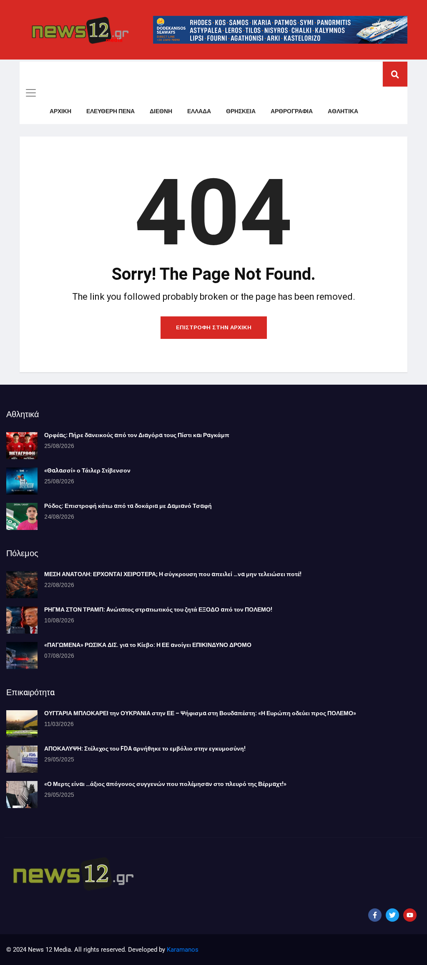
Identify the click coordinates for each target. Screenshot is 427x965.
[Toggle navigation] (31, 93)
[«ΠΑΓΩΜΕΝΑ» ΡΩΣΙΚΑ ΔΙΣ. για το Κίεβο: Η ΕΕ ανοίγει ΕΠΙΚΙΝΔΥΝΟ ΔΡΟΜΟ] (22, 655)
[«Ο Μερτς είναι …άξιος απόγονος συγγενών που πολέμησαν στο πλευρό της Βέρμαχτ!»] (22, 794)
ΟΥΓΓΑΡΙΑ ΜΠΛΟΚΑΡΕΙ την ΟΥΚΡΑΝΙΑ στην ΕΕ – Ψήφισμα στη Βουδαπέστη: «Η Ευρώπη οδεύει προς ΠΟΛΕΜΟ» (200, 713)
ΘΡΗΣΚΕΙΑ (241, 111)
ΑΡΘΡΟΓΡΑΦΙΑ (292, 111)
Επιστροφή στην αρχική (213, 327)
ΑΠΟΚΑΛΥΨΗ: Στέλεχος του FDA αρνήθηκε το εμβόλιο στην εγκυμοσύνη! (145, 748)
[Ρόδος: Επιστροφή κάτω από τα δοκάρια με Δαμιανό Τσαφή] (22, 516)
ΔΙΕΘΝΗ (161, 111)
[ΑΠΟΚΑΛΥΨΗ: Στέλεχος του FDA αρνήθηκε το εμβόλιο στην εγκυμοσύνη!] (22, 759)
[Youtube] (410, 915)
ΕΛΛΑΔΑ (199, 111)
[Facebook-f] (375, 915)
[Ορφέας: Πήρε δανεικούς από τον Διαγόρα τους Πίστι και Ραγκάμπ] (22, 445)
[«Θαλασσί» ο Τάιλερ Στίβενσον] (22, 481)
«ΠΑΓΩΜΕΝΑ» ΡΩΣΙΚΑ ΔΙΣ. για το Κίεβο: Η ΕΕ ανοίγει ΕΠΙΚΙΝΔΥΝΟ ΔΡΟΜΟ (147, 645)
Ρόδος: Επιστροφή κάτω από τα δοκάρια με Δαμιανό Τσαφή (128, 506)
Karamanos (182, 949)
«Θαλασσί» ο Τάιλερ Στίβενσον (87, 470)
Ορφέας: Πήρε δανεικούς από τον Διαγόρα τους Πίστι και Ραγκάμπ (136, 435)
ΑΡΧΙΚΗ (60, 111)
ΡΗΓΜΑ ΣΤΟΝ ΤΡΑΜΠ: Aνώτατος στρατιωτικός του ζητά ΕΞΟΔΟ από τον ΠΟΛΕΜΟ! (158, 609)
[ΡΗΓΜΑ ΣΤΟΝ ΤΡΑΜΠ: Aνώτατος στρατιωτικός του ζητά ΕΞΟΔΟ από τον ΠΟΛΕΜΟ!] (22, 620)
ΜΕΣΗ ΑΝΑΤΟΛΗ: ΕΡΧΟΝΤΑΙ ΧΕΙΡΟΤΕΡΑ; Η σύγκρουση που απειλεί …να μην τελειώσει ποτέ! (172, 574)
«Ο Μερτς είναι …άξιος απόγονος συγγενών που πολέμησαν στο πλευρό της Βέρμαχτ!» (165, 784)
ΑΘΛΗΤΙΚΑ (343, 111)
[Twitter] (392, 915)
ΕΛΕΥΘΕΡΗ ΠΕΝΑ (110, 111)
